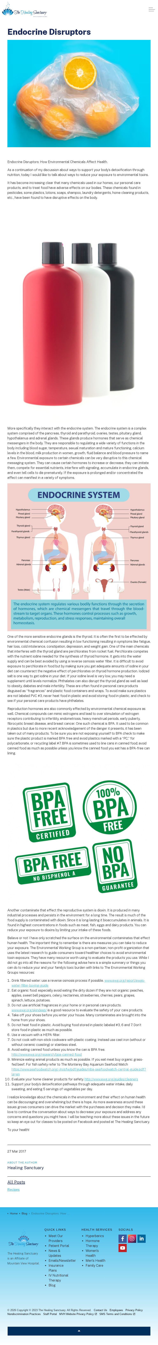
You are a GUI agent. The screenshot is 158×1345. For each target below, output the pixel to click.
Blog (52, 1285)
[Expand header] (152, 9)
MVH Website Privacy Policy (76, 1314)
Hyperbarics (95, 1236)
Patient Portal (59, 1246)
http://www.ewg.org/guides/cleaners (111, 1079)
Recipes (13, 1189)
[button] (79, 93)
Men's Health (95, 1261)
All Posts (16, 1182)
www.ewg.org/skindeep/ (29, 1010)
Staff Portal (50, 1314)
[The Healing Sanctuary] (24, 9)
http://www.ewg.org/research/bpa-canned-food (47, 1055)
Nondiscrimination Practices (24, 1314)
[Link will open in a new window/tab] (122, 1239)
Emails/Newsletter (62, 1261)
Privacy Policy (134, 1310)
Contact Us (100, 1310)
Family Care (94, 1265)
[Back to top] (79, 1331)
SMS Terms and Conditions (115, 1314)
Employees (116, 1310)
